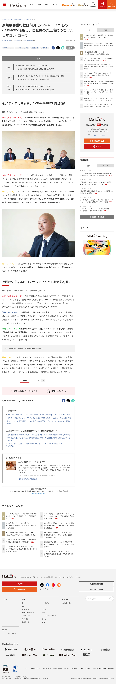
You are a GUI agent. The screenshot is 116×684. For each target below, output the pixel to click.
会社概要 (74, 668)
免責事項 (66, 668)
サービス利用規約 (84, 668)
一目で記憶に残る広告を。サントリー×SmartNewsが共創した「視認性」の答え (21, 533)
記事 (39, 4)
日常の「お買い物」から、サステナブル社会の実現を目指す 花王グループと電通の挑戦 (39, 418)
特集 (46, 4)
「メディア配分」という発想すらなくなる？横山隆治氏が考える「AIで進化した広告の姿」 (59, 553)
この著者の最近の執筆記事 (27, 479)
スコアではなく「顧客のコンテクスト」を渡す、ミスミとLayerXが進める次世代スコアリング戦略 (59, 515)
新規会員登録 (97, 141)
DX (23, 603)
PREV (25, 380)
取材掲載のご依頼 (96, 589)
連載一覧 (25, 619)
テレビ (44, 619)
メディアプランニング (49, 616)
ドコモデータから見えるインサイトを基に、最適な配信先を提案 (41, 76)
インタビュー (46, 603)
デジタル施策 (26, 616)
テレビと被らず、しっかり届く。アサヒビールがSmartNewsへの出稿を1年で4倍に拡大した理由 (21, 525)
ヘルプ (27, 668)
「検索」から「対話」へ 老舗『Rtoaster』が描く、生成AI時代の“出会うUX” (35, 443)
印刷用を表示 (10, 400)
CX (23, 606)
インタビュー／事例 (22, 48)
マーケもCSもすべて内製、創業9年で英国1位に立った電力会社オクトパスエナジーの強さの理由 (96, 174)
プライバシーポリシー (99, 668)
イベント (54, 4)
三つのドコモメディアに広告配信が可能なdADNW (36, 69)
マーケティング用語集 (9, 633)
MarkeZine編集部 (28, 40)
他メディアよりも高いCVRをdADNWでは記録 (34, 86)
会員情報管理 (57, 668)
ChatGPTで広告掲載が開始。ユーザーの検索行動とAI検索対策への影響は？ (21, 540)
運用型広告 (34, 48)
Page (9, 67)
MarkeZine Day (66, 603)
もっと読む (10, 446)
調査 (43, 612)
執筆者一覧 (25, 622)
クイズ (44, 609)
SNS (43, 622)
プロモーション (8, 48)
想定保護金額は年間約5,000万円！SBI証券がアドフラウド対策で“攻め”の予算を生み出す (39, 434)
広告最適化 (44, 48)
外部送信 (111, 668)
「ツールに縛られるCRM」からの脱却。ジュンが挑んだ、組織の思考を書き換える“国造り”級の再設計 (21, 548)
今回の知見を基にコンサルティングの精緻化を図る (36, 89)
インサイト (25, 609)
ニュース (31, 4)
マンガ (44, 606)
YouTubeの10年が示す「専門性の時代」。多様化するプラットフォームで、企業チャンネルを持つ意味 (59, 534)
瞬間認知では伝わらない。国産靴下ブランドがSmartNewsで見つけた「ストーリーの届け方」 (59, 544)
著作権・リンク (35, 668)
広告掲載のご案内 (96, 584)
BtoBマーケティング (28, 612)
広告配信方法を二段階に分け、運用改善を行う (34, 79)
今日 (88, 30)
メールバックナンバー (98, 135)
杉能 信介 (17, 40)
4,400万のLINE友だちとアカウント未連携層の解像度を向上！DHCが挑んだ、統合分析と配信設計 (59, 525)
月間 (105, 30)
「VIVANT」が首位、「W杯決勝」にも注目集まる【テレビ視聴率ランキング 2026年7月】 (21, 515)
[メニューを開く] (4, 4)
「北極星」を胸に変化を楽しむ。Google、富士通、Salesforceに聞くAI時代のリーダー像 (96, 183)
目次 (38, 59)
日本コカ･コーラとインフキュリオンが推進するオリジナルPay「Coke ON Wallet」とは (38, 414)
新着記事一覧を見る (97, 217)
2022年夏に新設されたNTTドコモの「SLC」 (34, 65)
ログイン (98, 146)
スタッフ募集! (47, 668)
